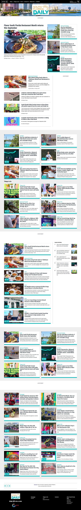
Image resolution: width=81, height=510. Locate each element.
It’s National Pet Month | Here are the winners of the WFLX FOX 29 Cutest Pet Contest (66, 397)
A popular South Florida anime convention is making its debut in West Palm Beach (35, 118)
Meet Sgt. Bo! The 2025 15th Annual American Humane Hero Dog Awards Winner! (29, 467)
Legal (58, 150)
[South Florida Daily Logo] (40, 9)
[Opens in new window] (15, 501)
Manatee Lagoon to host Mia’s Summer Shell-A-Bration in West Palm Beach (65, 188)
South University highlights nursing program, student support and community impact (66, 170)
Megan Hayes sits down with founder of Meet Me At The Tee (28, 426)
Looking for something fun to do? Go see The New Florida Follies (29, 454)
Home (11, 1)
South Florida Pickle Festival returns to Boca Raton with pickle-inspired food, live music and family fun (34, 105)
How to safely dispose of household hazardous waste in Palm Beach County (68, 45)
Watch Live (32, 1)
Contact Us (26, 1)
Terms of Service (70, 502)
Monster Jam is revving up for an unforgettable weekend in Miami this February (66, 440)
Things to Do (16, 1)
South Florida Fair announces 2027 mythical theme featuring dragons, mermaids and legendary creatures (29, 397)
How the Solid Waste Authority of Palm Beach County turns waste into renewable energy (67, 30)
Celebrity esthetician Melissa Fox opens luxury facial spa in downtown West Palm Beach (33, 93)
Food (22, 1)
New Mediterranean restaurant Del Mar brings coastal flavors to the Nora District (36, 287)
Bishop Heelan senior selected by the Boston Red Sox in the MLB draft (66, 154)
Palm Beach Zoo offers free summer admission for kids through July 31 (27, 205)
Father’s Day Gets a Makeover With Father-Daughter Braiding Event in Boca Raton (29, 220)
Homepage (22, 394)
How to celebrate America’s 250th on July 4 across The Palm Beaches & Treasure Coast (66, 205)
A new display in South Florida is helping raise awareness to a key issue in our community (65, 412)
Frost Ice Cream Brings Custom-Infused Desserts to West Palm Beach (35, 300)
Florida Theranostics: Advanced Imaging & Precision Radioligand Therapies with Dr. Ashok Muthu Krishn (67, 62)
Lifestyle (62, 57)
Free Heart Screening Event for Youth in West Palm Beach (28, 439)
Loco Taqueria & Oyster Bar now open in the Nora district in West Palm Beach (28, 412)
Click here (35, 484)
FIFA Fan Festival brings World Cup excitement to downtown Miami (66, 219)
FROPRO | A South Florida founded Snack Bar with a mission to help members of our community (36, 315)
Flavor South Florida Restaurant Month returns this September (28, 335)
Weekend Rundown (46, 499)
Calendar (38, 1)
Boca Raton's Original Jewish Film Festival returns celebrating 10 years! (66, 455)
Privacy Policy (69, 503)
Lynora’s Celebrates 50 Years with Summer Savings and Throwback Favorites (35, 273)
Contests (57, 497)
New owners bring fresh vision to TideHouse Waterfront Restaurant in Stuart (38, 79)
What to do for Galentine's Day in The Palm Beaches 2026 (65, 426)
